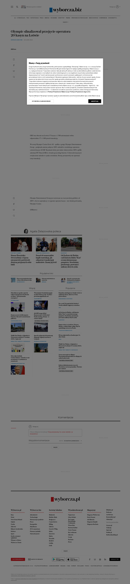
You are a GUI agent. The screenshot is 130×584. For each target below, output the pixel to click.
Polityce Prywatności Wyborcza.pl (58, 92)
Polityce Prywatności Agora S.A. (80, 92)
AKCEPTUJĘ (94, 101)
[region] (65, 81)
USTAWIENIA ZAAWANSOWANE (41, 101)
